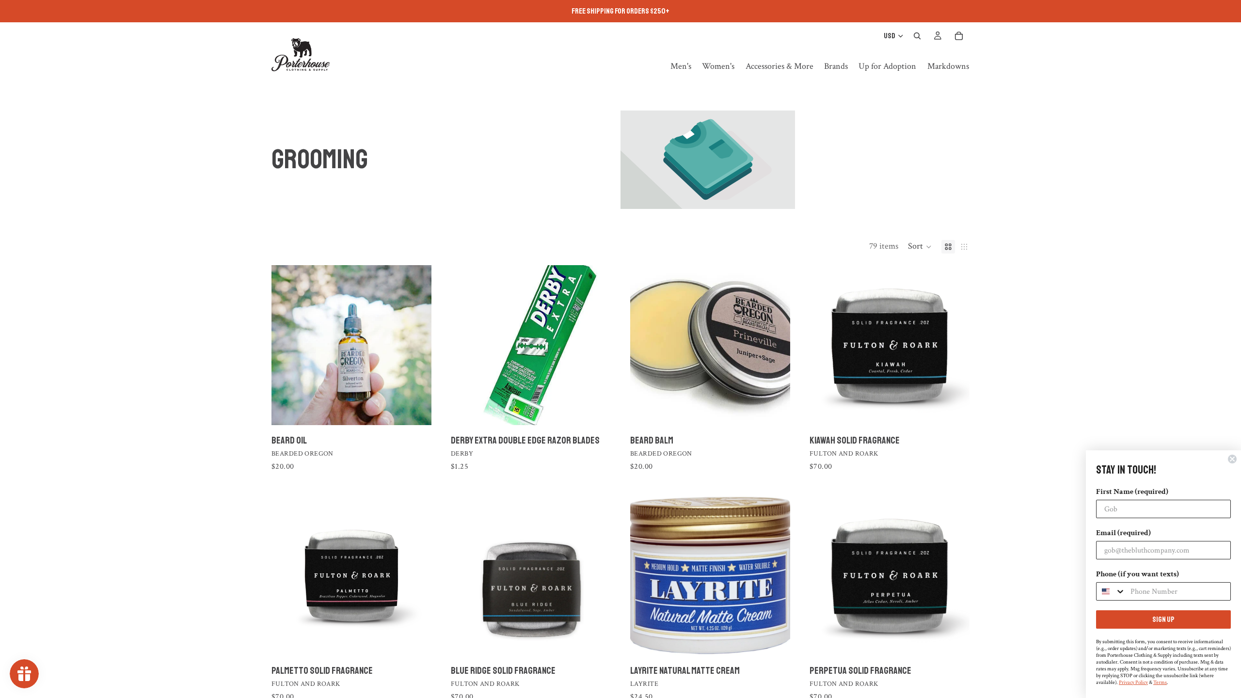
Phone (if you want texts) (1137, 574)
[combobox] (1111, 591)
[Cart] (959, 36)
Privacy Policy (1133, 682)
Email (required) (1123, 533)
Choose (424, 409)
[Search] (917, 36)
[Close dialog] (1232, 459)
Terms (1160, 682)
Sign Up (1163, 619)
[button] (920, 246)
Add (783, 640)
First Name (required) (1132, 492)
